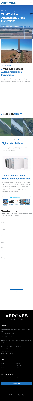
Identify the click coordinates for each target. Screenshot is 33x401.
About (18, 363)
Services (18, 365)
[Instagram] (22, 319)
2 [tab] (18, 139)
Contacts (18, 367)
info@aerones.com (8, 336)
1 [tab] (14, 139)
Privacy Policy (24, 276)
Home (2, 363)
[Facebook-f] (18, 319)
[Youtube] (15, 319)
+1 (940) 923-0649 (9, 333)
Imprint (2, 367)
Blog (2, 365)
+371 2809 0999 (9, 351)
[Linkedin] (11, 319)
